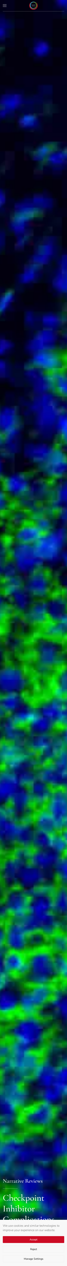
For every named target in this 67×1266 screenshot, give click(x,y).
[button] (5, 5)
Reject (33, 1249)
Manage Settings (33, 1259)
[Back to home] (33, 5)
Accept (33, 1239)
